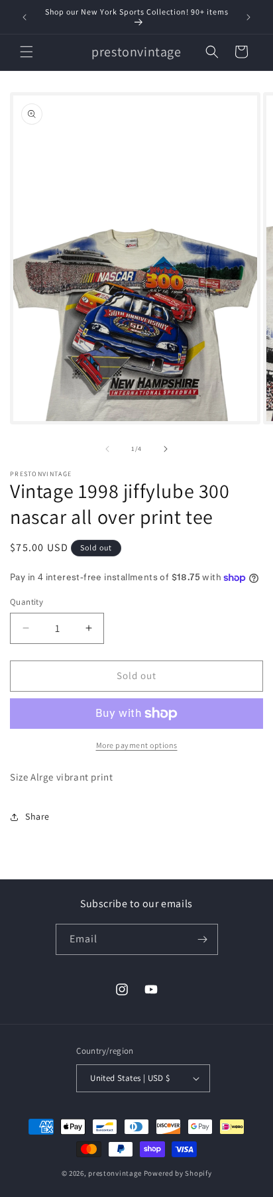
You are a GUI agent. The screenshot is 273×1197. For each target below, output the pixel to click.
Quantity (26, 601)
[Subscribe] (202, 939)
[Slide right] (165, 449)
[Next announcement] (248, 17)
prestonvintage (115, 1173)
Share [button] (37, 816)
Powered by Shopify (178, 1173)
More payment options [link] (137, 745)
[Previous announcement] (24, 17)
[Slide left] (107, 449)
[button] (26, 51)
